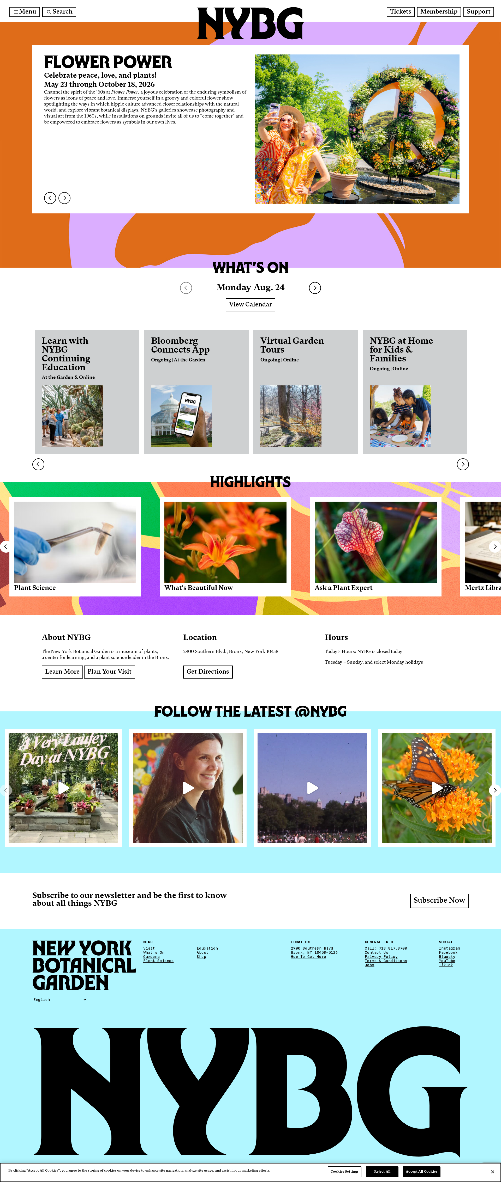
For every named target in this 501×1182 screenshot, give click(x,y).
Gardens (151, 957)
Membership (438, 12)
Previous (6, 547)
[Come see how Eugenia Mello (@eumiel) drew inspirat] (188, 788)
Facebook (448, 952)
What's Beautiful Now (198, 588)
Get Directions (208, 672)
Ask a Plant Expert (344, 588)
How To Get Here (308, 957)
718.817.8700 (393, 948)
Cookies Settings (345, 1171)
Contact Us (376, 952)
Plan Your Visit (109, 672)
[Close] (492, 1172)
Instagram (449, 948)
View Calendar (250, 305)
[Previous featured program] (50, 198)
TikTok (446, 965)
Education (207, 948)
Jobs (369, 965)
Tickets (400, 12)
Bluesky (447, 957)
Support (479, 12)
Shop (201, 957)
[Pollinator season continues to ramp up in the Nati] (437, 788)
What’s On (153, 952)
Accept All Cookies (421, 1171)
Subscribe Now (439, 901)
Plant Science (35, 588)
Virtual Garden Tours (292, 346)
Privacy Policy (381, 957)
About (202, 952)
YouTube (447, 961)
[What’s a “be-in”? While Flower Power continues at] (312, 788)
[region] (250, 1172)
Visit (149, 948)
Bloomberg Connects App (180, 346)
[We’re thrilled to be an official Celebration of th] (63, 788)
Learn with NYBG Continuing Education (66, 354)
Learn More (62, 672)
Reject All (382, 1171)
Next (315, 288)
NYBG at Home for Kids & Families (401, 350)
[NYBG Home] (250, 23)
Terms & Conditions (386, 961)
